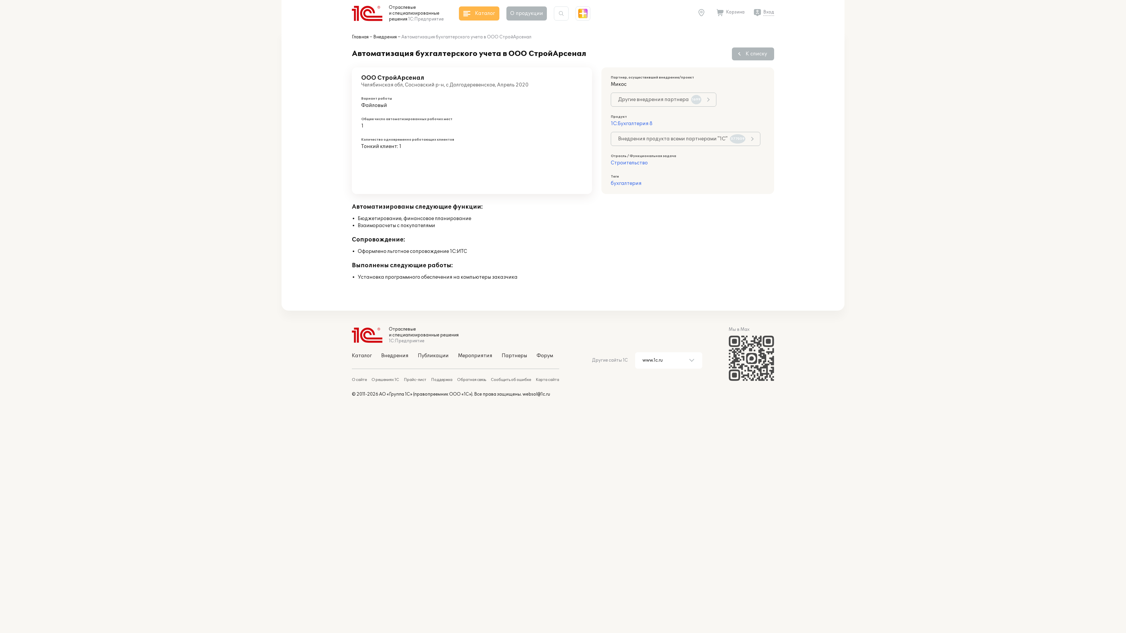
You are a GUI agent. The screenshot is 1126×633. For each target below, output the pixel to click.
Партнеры (514, 356)
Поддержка (441, 379)
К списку (756, 54)
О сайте (359, 379)
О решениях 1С (385, 379)
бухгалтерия (626, 183)
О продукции (526, 13)
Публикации (433, 356)
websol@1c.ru (536, 394)
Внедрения (385, 37)
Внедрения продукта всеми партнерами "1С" (681, 139)
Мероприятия (475, 356)
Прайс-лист (415, 379)
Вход (768, 12)
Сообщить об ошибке (511, 379)
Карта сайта (547, 379)
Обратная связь (471, 379)
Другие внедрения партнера (659, 100)
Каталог (362, 356)
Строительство (629, 163)
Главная (360, 37)
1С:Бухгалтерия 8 (631, 124)
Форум (545, 356)
